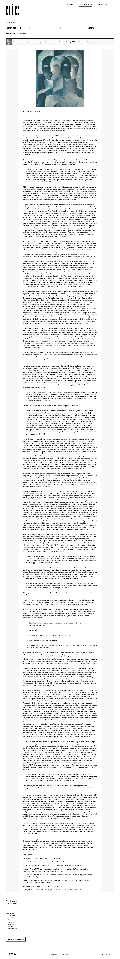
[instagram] (9, 954)
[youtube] (12, 954)
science (10, 926)
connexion (104, 954)
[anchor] (15, 954)
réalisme (11, 924)
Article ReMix (12, 903)
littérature (11, 920)
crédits (111, 954)
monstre (11, 922)
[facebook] (7, 954)
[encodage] (113, 5)
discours (11, 918)
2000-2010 (11, 916)
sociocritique (12, 928)
